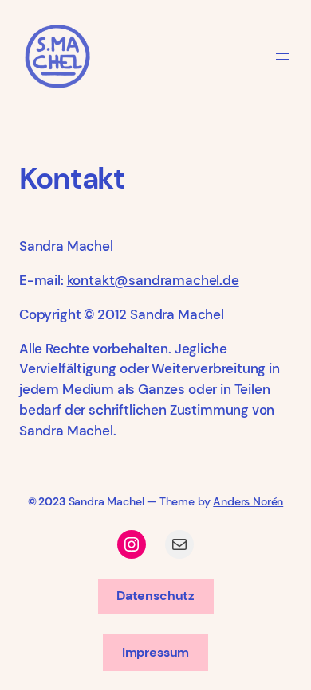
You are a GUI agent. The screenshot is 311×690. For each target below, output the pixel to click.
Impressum (155, 652)
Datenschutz (155, 595)
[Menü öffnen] (282, 56)
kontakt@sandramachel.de (153, 280)
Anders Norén (248, 501)
